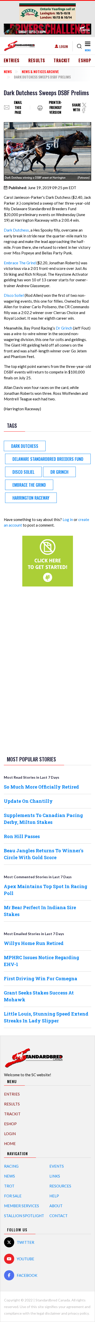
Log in (68, 519)
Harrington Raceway (30, 498)
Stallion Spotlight (24, 1215)
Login (63, 46)
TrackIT (62, 60)
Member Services (21, 1205)
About (56, 1205)
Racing (11, 1166)
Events (56, 1166)
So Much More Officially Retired (41, 787)
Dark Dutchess (16, 230)
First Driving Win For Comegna (40, 978)
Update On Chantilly (28, 801)
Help (54, 1196)
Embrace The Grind (20, 262)
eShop (85, 60)
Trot (9, 1186)
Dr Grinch (64, 328)
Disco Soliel (14, 295)
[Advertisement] (47, 670)
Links (54, 1176)
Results (36, 60)
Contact (58, 1215)
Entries (12, 60)
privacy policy (78, 1313)
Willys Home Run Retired (34, 943)
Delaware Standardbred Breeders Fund (47, 459)
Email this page (18, 107)
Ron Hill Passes (22, 836)
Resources (60, 1186)
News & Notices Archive (40, 71)
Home (10, 1143)
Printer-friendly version (55, 107)
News (8, 71)
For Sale (13, 1196)
